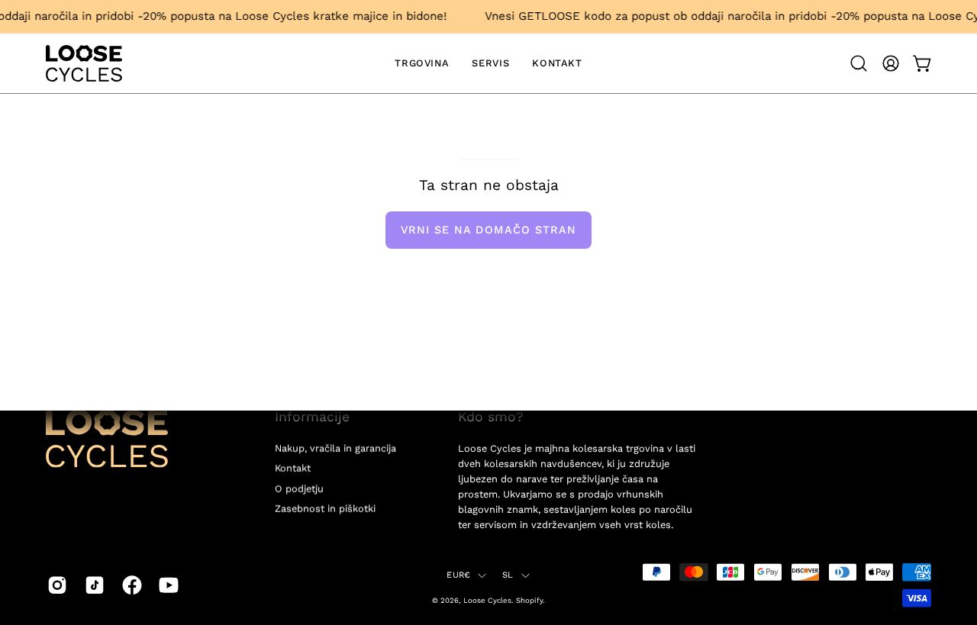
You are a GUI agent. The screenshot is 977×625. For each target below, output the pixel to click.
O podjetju (299, 488)
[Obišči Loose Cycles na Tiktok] (92, 585)
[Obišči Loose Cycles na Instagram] (54, 585)
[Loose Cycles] (84, 63)
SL (507, 575)
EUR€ (458, 575)
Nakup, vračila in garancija (335, 448)
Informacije (312, 416)
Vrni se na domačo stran (489, 230)
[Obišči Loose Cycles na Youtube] (166, 585)
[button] (859, 63)
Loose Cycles (487, 599)
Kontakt (293, 468)
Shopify (529, 599)
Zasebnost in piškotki (325, 508)
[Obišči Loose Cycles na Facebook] (129, 585)
